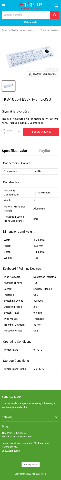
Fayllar (44, 151)
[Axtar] (54, 15)
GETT (5, 105)
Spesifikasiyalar (14, 151)
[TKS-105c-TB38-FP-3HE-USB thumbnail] (8, 86)
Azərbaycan (29, 464)
